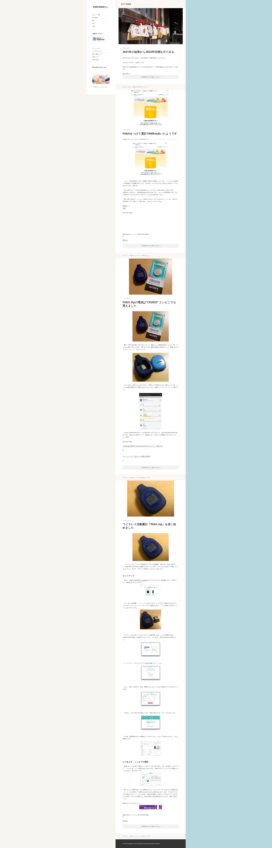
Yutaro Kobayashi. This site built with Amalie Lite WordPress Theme (142, 843)
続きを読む (139, 74)
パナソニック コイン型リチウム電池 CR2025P (136, 456)
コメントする (146, 477)
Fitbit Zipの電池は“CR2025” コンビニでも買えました (149, 303)
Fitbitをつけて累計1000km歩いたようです (150, 133)
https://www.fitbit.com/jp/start (139, 580)
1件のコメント (147, 255)
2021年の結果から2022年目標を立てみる (148, 52)
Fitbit (138, 87)
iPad (141, 87)
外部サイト (148, 435)
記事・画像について (97, 54)
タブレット (145, 87)
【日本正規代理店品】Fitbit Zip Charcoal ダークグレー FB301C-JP (143, 446)
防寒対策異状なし (101, 7)
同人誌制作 (95, 17)
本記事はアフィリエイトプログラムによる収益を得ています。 (136, 139)
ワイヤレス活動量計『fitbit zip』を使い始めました (149, 525)
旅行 (93, 20)
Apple (93, 26)
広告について (95, 57)
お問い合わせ (95, 59)
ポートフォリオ (96, 48)
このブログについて (97, 51)
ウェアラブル (137, 255)
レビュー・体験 (96, 15)
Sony (93, 23)
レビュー (126, 255)
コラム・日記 (127, 87)
